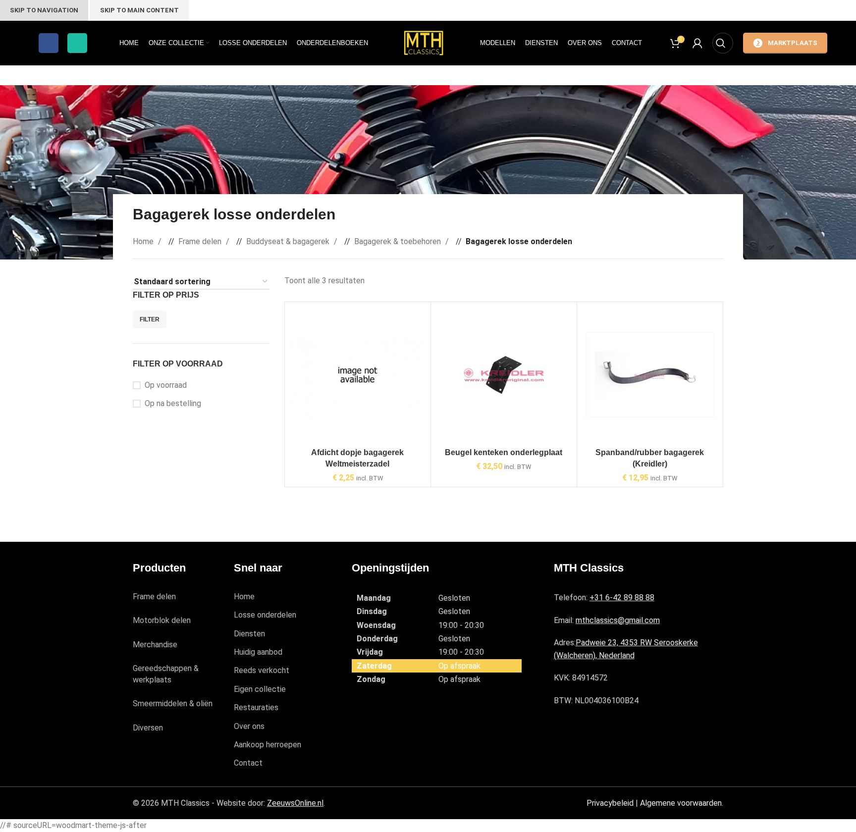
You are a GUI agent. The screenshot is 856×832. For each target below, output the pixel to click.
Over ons (249, 726)
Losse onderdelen (265, 615)
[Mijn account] (697, 43)
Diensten (249, 633)
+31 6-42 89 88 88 (621, 597)
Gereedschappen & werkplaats (166, 674)
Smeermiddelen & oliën (173, 703)
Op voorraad (166, 385)
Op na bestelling (173, 403)
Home (144, 241)
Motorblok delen (162, 620)
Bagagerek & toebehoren (398, 241)
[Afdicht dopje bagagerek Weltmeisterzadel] (358, 375)
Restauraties (256, 707)
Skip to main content (139, 10)
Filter (150, 319)
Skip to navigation (44, 10)
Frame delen (200, 241)
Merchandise (155, 644)
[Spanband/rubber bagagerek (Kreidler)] (650, 375)
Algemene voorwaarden (681, 803)
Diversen (148, 727)
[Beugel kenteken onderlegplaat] (504, 375)
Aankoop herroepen (267, 744)
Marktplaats (792, 43)
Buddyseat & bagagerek (288, 241)
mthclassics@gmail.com (618, 620)
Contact (248, 763)
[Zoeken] (722, 43)
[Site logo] (423, 42)
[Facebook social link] (48, 43)
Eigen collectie (260, 689)
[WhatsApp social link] (77, 43)
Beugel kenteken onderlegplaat (503, 452)
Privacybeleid (610, 803)
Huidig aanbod (258, 652)
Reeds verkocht (261, 670)
